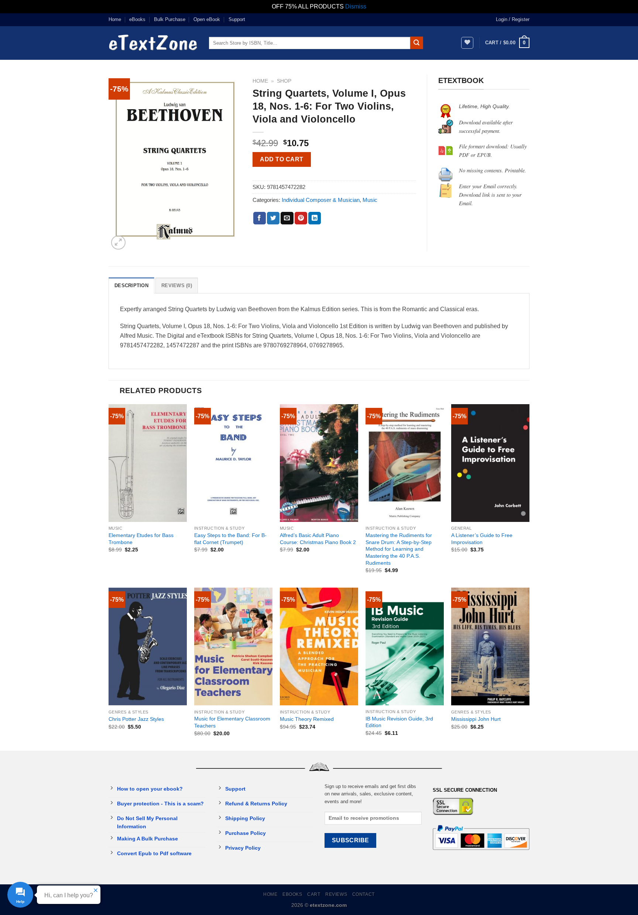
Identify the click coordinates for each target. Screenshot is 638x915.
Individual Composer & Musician (321, 200)
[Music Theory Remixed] (319, 646)
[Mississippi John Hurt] (490, 646)
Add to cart (281, 159)
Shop (284, 81)
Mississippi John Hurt (476, 719)
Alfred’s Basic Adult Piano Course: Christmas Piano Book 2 (318, 538)
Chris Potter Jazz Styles (136, 719)
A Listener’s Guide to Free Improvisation (481, 538)
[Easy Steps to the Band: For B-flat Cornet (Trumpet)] (233, 463)
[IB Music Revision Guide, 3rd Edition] (405, 646)
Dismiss (355, 6)
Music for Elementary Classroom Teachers (232, 722)
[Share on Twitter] (273, 218)
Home (115, 19)
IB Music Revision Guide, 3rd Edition (399, 722)
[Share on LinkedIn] (314, 218)
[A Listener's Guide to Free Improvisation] (490, 463)
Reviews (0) (176, 285)
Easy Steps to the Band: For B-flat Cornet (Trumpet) (230, 538)
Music (370, 200)
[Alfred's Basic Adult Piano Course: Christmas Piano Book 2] (319, 463)
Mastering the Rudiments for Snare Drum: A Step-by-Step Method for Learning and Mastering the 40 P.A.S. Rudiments (399, 549)
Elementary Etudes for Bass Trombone (141, 538)
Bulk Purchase (169, 19)
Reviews (336, 894)
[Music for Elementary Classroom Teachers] (233, 646)
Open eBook (206, 19)
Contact (363, 894)
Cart (313, 894)
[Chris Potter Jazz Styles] (148, 646)
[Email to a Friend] (287, 218)
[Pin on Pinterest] (301, 218)
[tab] (131, 285)
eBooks (137, 19)
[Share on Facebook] (259, 218)
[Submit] (416, 43)
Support (237, 19)
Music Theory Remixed (307, 719)
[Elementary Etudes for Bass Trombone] (148, 463)
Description (131, 285)
